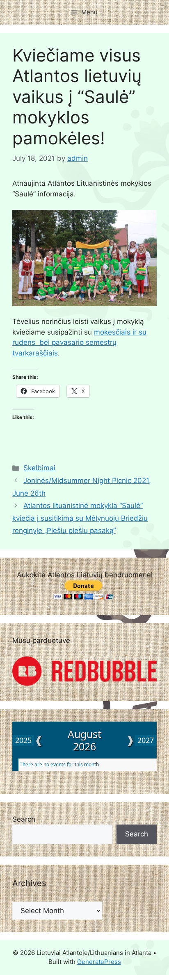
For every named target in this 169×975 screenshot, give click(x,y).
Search (23, 819)
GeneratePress (99, 962)
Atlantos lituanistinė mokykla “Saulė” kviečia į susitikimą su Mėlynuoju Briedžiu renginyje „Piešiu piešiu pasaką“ (80, 518)
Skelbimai (39, 468)
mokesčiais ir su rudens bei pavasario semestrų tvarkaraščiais (79, 342)
